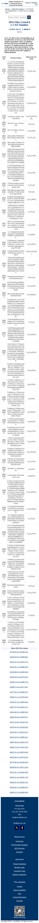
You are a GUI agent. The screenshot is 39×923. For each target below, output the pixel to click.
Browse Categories (19, 874)
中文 (36, 4)
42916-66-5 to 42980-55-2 (19, 712)
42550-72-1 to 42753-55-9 (19, 697)
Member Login (19, 867)
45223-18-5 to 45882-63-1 (19, 737)
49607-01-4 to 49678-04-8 (19, 752)
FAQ (19, 894)
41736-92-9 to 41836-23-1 (19, 652)
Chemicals (19, 841)
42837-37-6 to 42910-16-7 (19, 707)
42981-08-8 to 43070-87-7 (19, 717)
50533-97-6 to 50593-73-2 (19, 782)
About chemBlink (20, 890)
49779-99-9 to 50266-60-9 (19, 762)
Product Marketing (19, 864)
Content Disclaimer (19, 897)
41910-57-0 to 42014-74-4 (19, 662)
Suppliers (19, 852)
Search (27, 2)
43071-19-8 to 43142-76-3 (19, 722)
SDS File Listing (18, 9)
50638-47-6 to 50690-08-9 (19, 792)
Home (7, 9)
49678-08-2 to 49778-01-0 (19, 757)
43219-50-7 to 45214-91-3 (19, 732)
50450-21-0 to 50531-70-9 (19, 777)
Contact (19, 886)
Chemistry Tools (19, 871)
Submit (34, 2)
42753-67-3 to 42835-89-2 (19, 702)
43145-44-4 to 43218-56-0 (19, 727)
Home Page (19, 805)
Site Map (19, 901)
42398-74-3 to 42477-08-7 (19, 687)
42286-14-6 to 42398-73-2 (19, 682)
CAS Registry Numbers (19, 845)
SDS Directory (19, 848)
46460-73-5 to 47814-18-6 (19, 747)
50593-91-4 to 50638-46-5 (19, 787)
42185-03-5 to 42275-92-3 (19, 677)
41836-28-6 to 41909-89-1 (19, 657)
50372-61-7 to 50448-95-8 (19, 772)
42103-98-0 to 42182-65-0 (19, 672)
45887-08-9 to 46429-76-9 (19, 742)
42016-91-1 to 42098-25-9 (19, 667)
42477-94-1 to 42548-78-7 (19, 692)
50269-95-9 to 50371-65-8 (19, 767)
